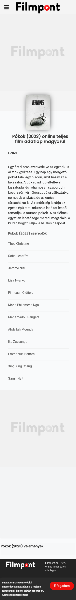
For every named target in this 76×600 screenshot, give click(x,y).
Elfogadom (62, 586)
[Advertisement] (38, 52)
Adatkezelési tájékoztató (15, 594)
